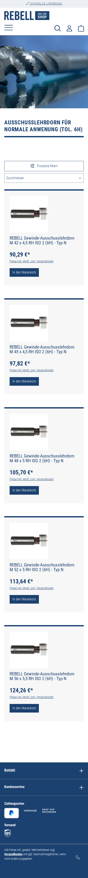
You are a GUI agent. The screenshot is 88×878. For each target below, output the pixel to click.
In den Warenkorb (24, 272)
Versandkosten (13, 854)
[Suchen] (57, 28)
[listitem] (81, 771)
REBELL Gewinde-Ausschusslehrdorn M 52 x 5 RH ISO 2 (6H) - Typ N (42, 567)
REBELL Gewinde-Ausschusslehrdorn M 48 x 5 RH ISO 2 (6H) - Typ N (42, 458)
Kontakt (9, 770)
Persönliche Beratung (46, 7)
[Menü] (8, 27)
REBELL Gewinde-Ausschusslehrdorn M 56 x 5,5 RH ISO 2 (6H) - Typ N (42, 676)
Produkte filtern (47, 166)
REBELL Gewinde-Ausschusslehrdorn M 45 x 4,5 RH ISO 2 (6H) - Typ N (42, 349)
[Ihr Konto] (69, 27)
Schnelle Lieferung (45, 3)
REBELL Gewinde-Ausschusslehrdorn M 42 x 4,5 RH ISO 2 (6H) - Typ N (42, 240)
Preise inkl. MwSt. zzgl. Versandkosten (32, 261)
